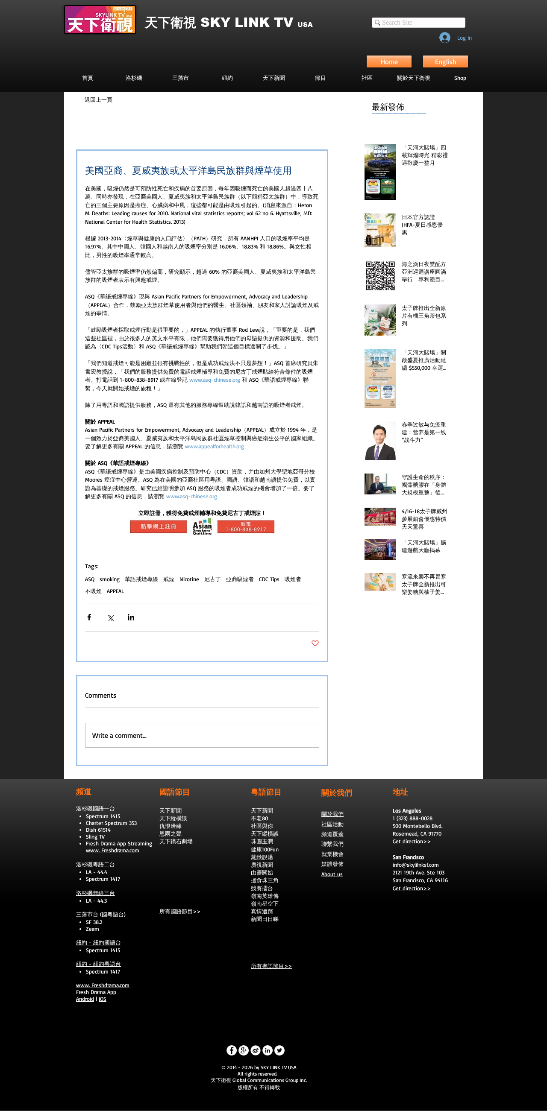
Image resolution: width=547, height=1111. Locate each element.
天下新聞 (170, 810)
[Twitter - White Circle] (279, 1050)
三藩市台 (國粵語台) (101, 914)
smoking (110, 579)
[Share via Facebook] (89, 617)
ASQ (89, 579)
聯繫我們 (332, 843)
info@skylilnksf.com (416, 864)
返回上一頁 (98, 99)
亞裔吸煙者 (240, 579)
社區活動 (332, 824)
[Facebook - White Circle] (231, 1050)
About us (332, 874)
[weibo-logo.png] (255, 1050)
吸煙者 (293, 579)
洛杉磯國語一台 (95, 808)
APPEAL (115, 591)
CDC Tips (269, 579)
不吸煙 (93, 591)
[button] (320, 78)
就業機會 (332, 854)
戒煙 (168, 579)
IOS (102, 998)
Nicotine (189, 579)
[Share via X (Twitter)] (110, 617)
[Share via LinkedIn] (131, 617)
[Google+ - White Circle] (243, 1050)
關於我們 (332, 813)
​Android (85, 998)
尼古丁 (212, 579)
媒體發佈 (332, 863)
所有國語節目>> (179, 911)
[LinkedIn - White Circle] (267, 1050)
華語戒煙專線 (141, 579)
